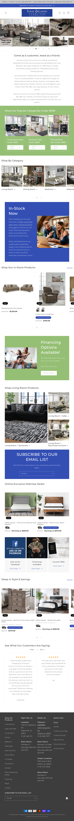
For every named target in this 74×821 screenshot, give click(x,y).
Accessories (9, 763)
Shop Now (12, 147)
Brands (56, 727)
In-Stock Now (10, 724)
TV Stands (8, 759)
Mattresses (9, 746)
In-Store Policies (60, 735)
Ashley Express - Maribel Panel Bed (48, 620)
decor (16, 225)
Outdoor (8, 768)
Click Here (14, 569)
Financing (8, 779)
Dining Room (29, 189)
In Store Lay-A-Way (61, 731)
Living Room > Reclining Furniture (57, 444)
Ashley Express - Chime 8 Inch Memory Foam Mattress (20, 523)
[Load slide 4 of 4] (38, 48)
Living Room (7, 189)
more (14, 227)
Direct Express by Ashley (11, 773)
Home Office (9, 755)
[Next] (41, 198)
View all (70, 268)
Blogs (7, 783)
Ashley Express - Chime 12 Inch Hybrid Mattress (50, 523)
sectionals (28, 222)
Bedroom (49, 189)
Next (42, 649)
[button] (6, 13)
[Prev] (33, 198)
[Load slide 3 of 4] (36, 48)
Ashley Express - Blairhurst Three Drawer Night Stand (18, 621)
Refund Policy (59, 740)
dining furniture (25, 225)
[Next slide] (44, 49)
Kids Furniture (10, 750)
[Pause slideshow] (48, 49)
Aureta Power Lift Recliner (45, 314)
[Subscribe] (52, 473)
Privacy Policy (59, 748)
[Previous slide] (25, 49)
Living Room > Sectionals (16, 445)
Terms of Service (60, 744)
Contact (8, 788)
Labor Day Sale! (10, 729)
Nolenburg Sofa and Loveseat (11, 308)
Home (56, 722)
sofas (21, 222)
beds (11, 225)
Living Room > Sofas (57, 416)
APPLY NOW (49, 373)
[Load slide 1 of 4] (30, 48)
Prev (32, 649)
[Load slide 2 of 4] (33, 48)
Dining (7, 737)
